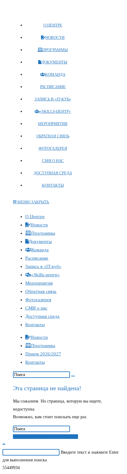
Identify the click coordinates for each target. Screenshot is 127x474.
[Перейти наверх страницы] (3, 444)
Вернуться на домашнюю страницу (45, 436)
